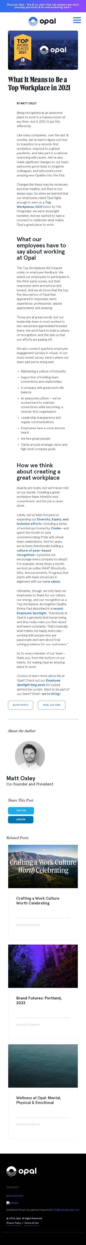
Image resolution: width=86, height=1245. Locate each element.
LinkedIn (20, 819)
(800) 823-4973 (14, 1196)
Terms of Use (31, 1223)
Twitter (21, 810)
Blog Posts (20, 705)
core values (51, 581)
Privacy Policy (13, 1223)
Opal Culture (52, 705)
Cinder (56, 528)
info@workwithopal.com (66, 1210)
